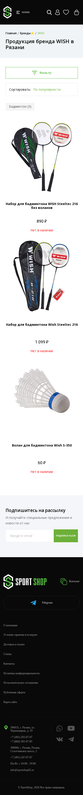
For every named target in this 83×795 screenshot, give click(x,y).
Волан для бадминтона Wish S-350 (42, 445)
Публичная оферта (14, 692)
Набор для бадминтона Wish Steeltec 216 (42, 324)
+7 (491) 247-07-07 (21, 757)
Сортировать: (20, 89)
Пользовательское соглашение (20, 682)
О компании (10, 625)
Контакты (9, 663)
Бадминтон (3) (20, 106)
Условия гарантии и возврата (20, 634)
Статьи (7, 654)
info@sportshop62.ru (22, 770)
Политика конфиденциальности (21, 673)
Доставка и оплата (13, 644)
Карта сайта (10, 702)
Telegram (47, 602)
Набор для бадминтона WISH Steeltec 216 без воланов (42, 206)
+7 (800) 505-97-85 (21, 741)
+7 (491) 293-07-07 (21, 737)
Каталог (74, 581)
